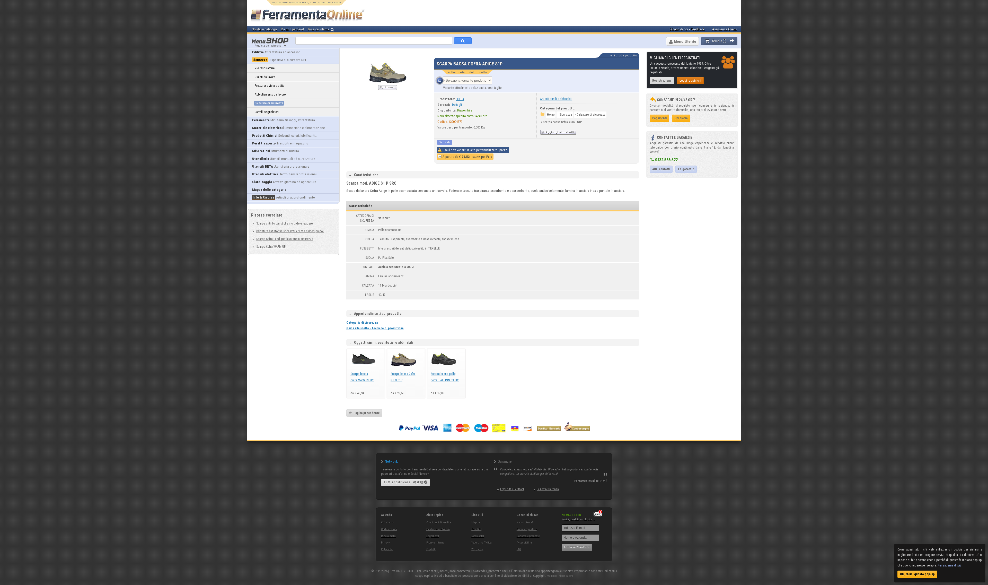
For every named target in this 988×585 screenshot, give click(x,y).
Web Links (477, 549)
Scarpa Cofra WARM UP (271, 246)
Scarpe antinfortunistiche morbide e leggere (284, 223)
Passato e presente (528, 536)
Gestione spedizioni (438, 529)
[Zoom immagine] (387, 89)
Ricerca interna (435, 542)
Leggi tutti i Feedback (512, 489)
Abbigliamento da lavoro (270, 94)
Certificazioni (389, 529)
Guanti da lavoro (265, 77)
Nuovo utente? (525, 522)
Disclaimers (388, 536)
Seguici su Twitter (481, 542)
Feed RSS (476, 529)
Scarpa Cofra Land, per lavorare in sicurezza (284, 239)
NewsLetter (477, 536)
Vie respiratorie (265, 68)
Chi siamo (387, 522)
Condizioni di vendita (438, 522)
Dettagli (457, 105)
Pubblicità (387, 549)
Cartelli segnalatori (267, 112)
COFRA (460, 99)
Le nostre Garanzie (548, 489)
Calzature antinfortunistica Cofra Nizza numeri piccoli (290, 231)
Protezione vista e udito (269, 86)
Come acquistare (527, 529)
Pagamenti (432, 536)
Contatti (431, 549)
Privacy (385, 542)
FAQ (519, 549)
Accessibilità (524, 542)
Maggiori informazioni (560, 576)
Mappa (475, 522)
